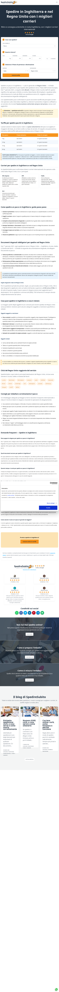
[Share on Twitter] (25, 613)
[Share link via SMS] (42, 613)
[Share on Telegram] (38, 613)
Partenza (5, 68)
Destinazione (33, 68)
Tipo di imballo (6, 43)
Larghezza (24, 55)
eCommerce (50, 749)
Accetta (48, 507)
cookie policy (10, 495)
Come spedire (29, 634)
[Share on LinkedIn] (29, 613)
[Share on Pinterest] (34, 613)
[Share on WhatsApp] (17, 613)
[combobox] (16, 70)
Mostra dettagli (51, 503)
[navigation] (56, 2)
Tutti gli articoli (29, 759)
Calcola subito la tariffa (29, 541)
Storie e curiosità (27, 747)
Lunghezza (15, 55)
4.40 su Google (40, 567)
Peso (4, 55)
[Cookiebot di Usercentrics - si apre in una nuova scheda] (51, 483)
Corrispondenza (7, 753)
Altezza (34, 55)
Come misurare (29, 680)
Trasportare (11, 751)
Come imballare (29, 657)
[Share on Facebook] (21, 613)
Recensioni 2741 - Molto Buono (29, 569)
